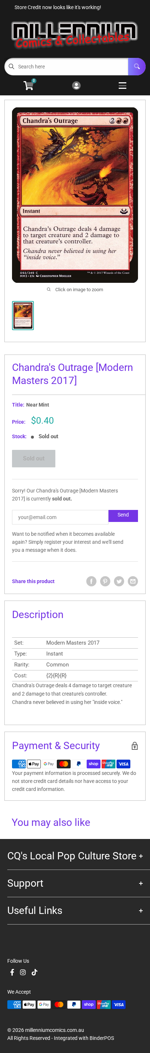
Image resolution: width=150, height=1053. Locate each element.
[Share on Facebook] (91, 581)
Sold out (33, 458)
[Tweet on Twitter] (119, 581)
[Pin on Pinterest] (105, 581)
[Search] (137, 66)
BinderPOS (102, 1038)
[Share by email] (133, 581)
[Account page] (76, 86)
